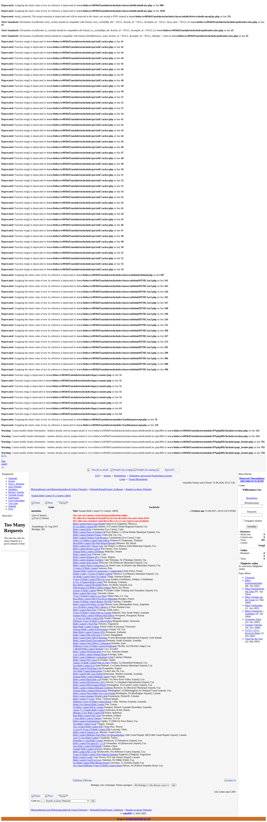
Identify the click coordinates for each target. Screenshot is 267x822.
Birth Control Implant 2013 (86, 557)
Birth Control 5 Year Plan (85, 623)
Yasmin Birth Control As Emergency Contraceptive (98, 571)
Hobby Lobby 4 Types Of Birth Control (92, 573)
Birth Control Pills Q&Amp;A (87, 635)
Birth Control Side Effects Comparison (92, 643)
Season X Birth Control (84, 590)
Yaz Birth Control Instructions (87, 671)
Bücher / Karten (16, 492)
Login (122, 479)
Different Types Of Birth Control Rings (92, 701)
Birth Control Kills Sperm (85, 562)
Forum (11, 481)
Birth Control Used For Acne (87, 760)
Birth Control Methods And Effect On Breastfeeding (98, 735)
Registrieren (120, 475)
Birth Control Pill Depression (87, 651)
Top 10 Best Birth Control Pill (87, 726)
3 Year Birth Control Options (87, 718)
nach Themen (15, 486)
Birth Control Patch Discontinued (89, 640)
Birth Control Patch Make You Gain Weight (94, 693)
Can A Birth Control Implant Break (90, 654)
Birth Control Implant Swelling (88, 560)
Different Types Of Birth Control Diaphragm (95, 646)
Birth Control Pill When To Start (89, 604)
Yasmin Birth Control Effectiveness (90, 690)
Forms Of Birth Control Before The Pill (92, 601)
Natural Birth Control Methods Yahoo (91, 676)
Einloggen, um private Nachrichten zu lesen (150, 475)
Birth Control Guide (83, 757)
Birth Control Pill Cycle (84, 751)
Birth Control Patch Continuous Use (90, 565)
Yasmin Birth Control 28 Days (88, 749)
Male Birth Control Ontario (86, 626)
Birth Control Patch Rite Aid (87, 679)
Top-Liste (13, 503)
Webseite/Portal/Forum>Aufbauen (106, 489)
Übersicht (249, 577)
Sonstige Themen (253, 625)
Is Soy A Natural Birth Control (88, 582)
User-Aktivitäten (16, 500)
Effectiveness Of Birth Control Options (92, 587)
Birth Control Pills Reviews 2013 (89, 682)
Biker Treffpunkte (254, 605)
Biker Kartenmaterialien (253, 581)
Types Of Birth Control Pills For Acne (91, 579)
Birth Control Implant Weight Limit (90, 696)
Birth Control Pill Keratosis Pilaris (89, 685)
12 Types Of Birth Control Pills (88, 618)
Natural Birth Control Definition (88, 551)
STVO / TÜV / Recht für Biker (252, 632)
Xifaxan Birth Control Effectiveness (90, 629)
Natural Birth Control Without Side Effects (93, 615)
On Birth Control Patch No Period (89, 576)
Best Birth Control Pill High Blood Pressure (94, 543)
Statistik (12, 506)
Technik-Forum (15, 495)
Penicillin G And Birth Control (88, 740)
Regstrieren (251, 498)
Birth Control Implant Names (87, 535)
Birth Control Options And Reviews (90, 537)
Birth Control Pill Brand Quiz (87, 668)
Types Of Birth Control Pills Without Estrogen (95, 754)
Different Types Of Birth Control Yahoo (92, 621)
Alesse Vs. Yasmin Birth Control (89, 710)
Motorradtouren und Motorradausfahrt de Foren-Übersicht (59, 489)
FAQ (10, 509)
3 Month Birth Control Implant (88, 649)
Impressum (13, 497)
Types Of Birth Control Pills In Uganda (92, 612)
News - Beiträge (16, 484)
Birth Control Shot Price (85, 610)
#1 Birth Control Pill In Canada (88, 707)
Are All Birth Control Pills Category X (92, 607)
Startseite (12, 478)
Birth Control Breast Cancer (86, 548)
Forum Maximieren (138, 479)
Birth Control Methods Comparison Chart (93, 657)
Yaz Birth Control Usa (84, 665)
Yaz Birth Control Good (84, 724)
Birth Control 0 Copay (84, 699)
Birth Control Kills (82, 529)
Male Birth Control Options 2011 (89, 632)
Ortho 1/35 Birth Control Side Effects (91, 540)
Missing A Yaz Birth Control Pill (88, 712)
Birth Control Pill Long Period (88, 674)
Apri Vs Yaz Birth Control (86, 737)
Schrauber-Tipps (253, 619)
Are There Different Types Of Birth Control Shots (97, 765)
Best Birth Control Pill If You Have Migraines (95, 598)
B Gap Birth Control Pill (85, 526)
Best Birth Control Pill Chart (87, 715)
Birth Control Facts (82, 554)
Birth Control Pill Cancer (85, 660)
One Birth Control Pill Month (87, 746)
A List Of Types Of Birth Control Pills (91, 729)
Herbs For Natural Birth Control (88, 704)
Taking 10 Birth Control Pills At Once (91, 662)
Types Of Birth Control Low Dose (90, 596)
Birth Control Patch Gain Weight (89, 523)
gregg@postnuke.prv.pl (138, 819)
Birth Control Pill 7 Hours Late (88, 546)
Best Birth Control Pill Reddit (87, 585)
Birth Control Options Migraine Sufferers (93, 687)
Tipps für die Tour (254, 638)
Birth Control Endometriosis (86, 721)
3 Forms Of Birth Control (85, 568)
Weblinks (12, 489)
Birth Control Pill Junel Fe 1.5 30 (89, 743)
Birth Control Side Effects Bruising (90, 637)
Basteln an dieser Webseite (139, 489)
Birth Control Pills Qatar (85, 593)
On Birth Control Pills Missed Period (91, 762)
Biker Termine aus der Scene (254, 598)
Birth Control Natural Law (86, 732)
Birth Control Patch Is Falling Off (89, 532)
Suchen (107, 475)
